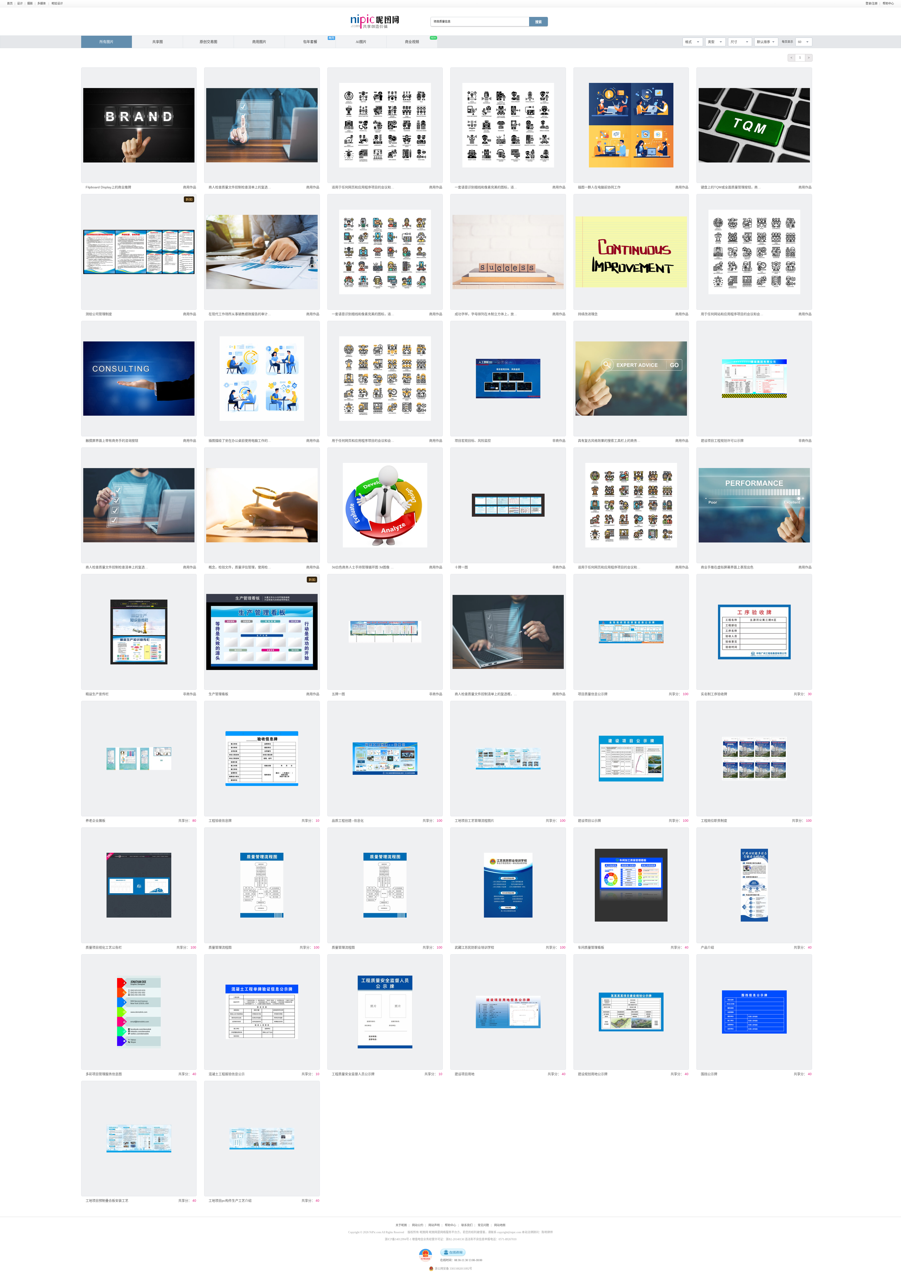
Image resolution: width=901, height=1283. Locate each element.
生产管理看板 (218, 694)
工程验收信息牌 (220, 820)
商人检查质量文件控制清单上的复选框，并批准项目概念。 (486, 694)
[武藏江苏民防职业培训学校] (508, 885)
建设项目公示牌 (589, 820)
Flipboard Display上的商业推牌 (108, 187)
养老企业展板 (95, 820)
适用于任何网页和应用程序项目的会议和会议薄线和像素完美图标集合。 (363, 187)
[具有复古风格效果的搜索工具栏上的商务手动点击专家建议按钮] (631, 378)
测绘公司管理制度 (99, 314)
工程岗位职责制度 (714, 820)
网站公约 (417, 1225)
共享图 (157, 42)
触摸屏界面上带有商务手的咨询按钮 (112, 440)
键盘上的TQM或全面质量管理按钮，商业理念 (732, 187)
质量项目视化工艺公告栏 (104, 947)
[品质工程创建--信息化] (385, 758)
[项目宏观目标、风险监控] (508, 378)
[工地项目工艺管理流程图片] (508, 758)
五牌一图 (338, 694)
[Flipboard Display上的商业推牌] (139, 125)
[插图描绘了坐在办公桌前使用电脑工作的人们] (262, 378)
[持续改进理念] (631, 252)
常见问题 (483, 1225)
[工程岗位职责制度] (754, 758)
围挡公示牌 (709, 1074)
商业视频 (420, 40)
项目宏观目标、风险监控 (473, 440)
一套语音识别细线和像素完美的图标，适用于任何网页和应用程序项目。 (486, 187)
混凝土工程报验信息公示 (227, 1074)
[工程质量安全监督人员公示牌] (385, 1012)
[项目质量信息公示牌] (631, 632)
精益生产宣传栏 (97, 694)
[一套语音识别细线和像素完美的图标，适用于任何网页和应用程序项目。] (508, 125)
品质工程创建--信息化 (348, 820)
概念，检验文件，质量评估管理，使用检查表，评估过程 (240, 567)
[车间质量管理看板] (631, 885)
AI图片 (361, 42)
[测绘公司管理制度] (139, 252)
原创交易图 (208, 42)
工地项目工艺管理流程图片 (474, 820)
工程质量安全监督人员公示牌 (353, 1074)
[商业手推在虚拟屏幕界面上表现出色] (754, 505)
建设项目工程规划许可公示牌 (722, 440)
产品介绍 (707, 947)
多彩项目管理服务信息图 (104, 1074)
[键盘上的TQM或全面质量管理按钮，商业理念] (754, 125)
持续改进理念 (588, 314)
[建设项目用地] (508, 1012)
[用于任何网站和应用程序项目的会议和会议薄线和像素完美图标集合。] (754, 252)
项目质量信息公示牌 (592, 694)
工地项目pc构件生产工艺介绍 (230, 1200)
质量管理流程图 (220, 947)
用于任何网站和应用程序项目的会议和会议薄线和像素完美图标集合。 (732, 314)
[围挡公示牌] (754, 1012)
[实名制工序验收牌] (754, 632)
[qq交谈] (453, 1252)
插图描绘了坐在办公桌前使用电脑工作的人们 (240, 440)
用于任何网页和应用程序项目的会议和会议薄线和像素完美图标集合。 (363, 440)
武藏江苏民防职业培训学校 (474, 947)
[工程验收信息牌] (262, 758)
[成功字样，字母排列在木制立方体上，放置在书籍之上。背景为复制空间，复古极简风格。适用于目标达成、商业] (508, 252)
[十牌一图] (508, 505)
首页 (10, 3)
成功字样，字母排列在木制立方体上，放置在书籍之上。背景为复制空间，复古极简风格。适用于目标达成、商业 (486, 314)
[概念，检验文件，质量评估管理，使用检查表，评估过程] (262, 505)
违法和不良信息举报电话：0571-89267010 (490, 1239)
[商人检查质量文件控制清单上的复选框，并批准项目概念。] (508, 632)
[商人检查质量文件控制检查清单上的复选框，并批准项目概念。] (262, 125)
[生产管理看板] (262, 632)
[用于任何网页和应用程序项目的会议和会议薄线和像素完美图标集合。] (385, 378)
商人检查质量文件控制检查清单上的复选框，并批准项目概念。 (240, 187)
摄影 (30, 3)
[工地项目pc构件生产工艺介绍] (262, 1138)
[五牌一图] (385, 632)
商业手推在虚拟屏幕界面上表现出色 (727, 567)
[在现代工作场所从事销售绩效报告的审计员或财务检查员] (262, 252)
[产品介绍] (754, 885)
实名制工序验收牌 (714, 694)
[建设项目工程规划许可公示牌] (754, 378)
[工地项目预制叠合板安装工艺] (139, 1138)
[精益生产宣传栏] (139, 632)
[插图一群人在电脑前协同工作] (631, 125)
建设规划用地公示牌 (592, 1074)
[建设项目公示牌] (631, 758)
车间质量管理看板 (591, 947)
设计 (20, 3)
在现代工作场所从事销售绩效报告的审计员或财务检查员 (240, 314)
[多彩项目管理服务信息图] (139, 1012)
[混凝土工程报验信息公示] (262, 1012)
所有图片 (106, 42)
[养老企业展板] (139, 758)
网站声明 (434, 1225)
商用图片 (259, 42)
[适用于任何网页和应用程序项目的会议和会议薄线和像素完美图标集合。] (385, 125)
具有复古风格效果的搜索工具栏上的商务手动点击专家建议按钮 (609, 440)
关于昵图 (401, 1225)
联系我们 (467, 1225)
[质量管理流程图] (262, 885)
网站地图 (499, 1225)
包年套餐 (310, 42)
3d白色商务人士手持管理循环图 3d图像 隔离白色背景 (363, 567)
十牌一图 (461, 567)
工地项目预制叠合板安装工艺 (107, 1200)
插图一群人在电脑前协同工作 (599, 187)
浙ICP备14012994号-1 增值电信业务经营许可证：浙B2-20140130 (424, 1239)
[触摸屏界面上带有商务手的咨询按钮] (139, 378)
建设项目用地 (464, 1074)
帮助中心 (888, 3)
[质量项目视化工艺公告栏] (139, 885)
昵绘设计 (57, 3)
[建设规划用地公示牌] (631, 1012)
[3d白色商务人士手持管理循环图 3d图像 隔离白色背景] (385, 505)
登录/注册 (872, 3)
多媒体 (41, 3)
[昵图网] (375, 21)
